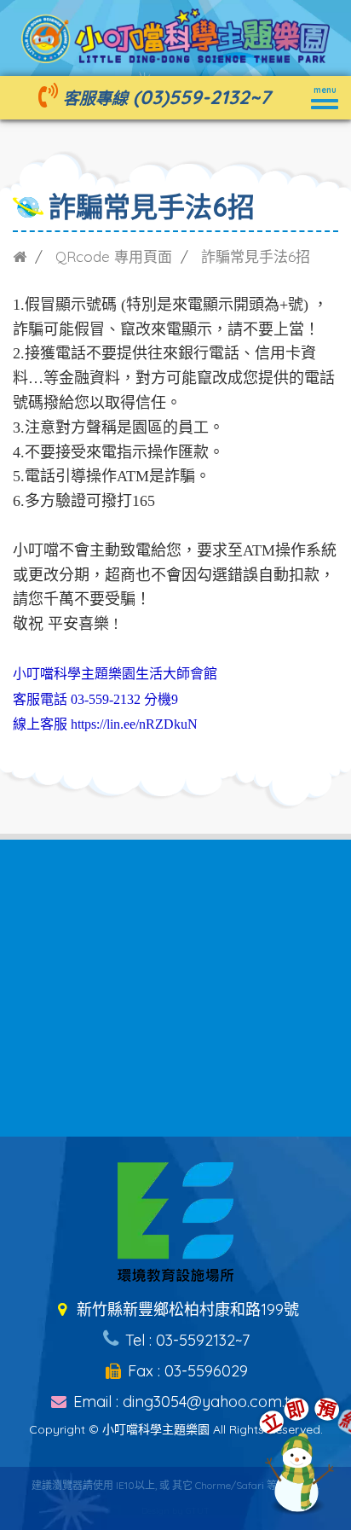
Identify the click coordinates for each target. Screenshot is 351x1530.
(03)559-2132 (191, 96)
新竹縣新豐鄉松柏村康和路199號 (185, 1309)
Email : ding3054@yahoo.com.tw (185, 1401)
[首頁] (19, 256)
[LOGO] (175, 34)
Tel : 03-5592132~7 (185, 1340)
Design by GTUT (175, 1510)
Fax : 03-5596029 (185, 1371)
